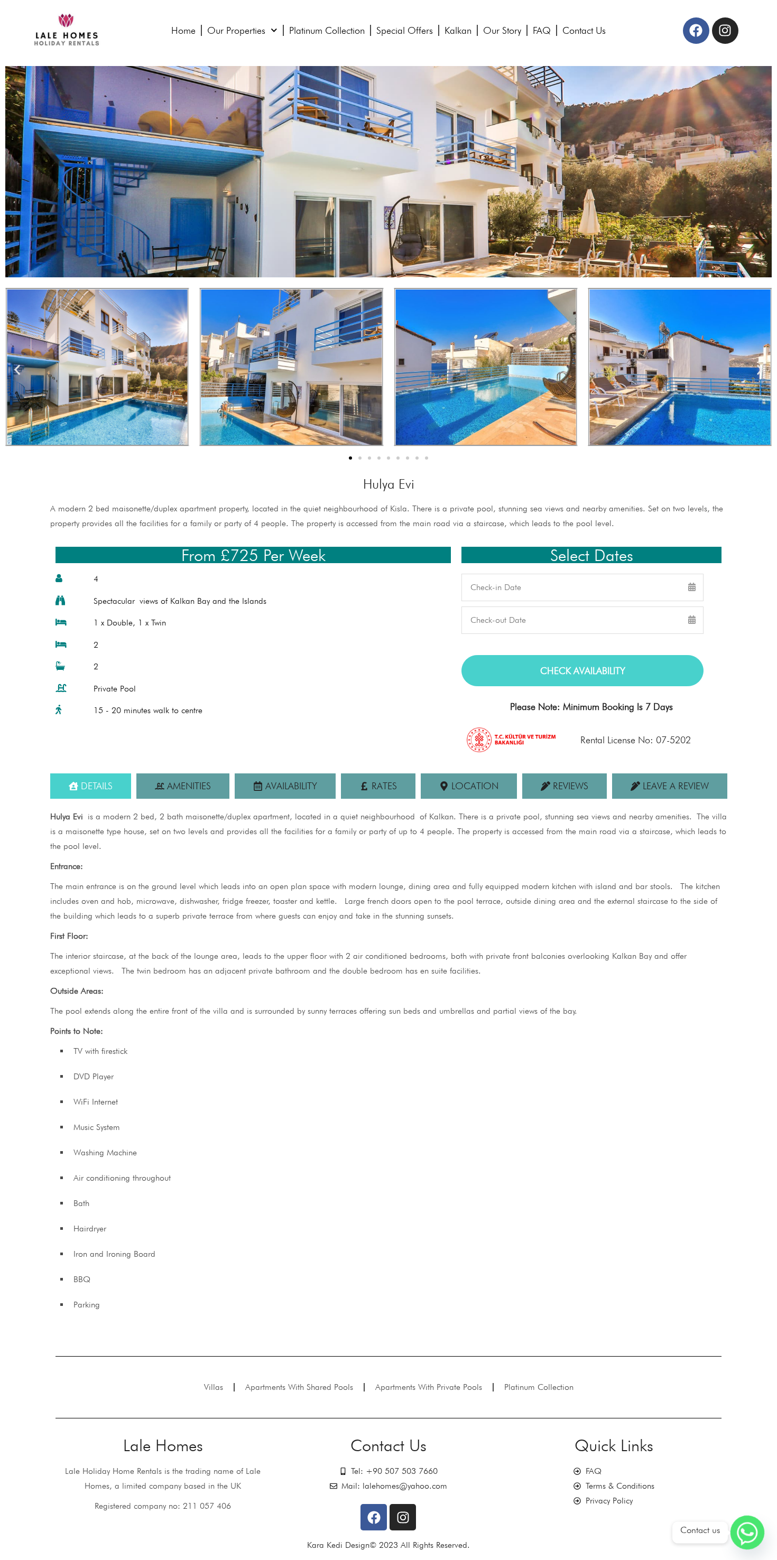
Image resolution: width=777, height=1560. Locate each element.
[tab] (90, 786)
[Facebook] (696, 30)
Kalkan (458, 30)
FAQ (542, 30)
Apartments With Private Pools (428, 1387)
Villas (213, 1387)
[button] (17, 369)
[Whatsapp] (747, 1532)
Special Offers (404, 30)
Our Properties (236, 30)
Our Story (502, 30)
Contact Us (584, 30)
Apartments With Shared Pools (299, 1387)
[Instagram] (725, 30)
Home (183, 30)
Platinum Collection (327, 30)
